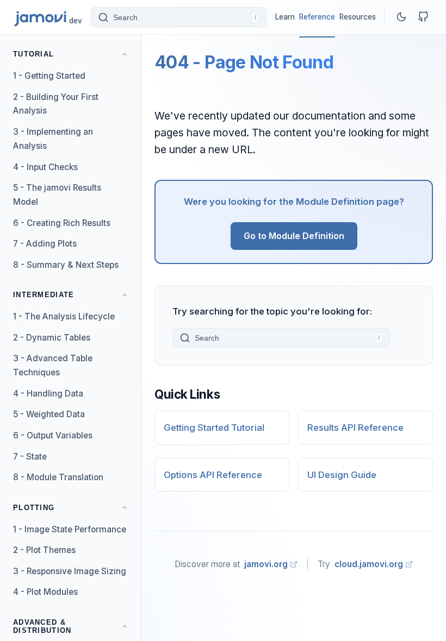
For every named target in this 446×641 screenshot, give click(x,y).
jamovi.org (266, 564)
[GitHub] (423, 17)
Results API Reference (355, 427)
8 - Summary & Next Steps (66, 265)
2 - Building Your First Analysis (55, 104)
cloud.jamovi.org (368, 564)
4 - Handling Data (48, 393)
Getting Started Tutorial (214, 427)
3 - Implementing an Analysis (53, 139)
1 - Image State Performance (69, 529)
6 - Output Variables (52, 435)
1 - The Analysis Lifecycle (64, 316)
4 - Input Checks (45, 167)
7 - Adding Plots (45, 243)
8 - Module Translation (58, 477)
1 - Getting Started (49, 76)
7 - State (30, 456)
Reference (317, 16)
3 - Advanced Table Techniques (52, 365)
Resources (357, 16)
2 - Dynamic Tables (51, 337)
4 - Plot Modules (45, 592)
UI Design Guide (341, 474)
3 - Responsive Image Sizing (69, 571)
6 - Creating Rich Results (61, 223)
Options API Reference (213, 474)
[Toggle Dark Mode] (401, 17)
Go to (294, 235)
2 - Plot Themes (44, 550)
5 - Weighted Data (49, 414)
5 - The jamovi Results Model (57, 195)
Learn (285, 16)
